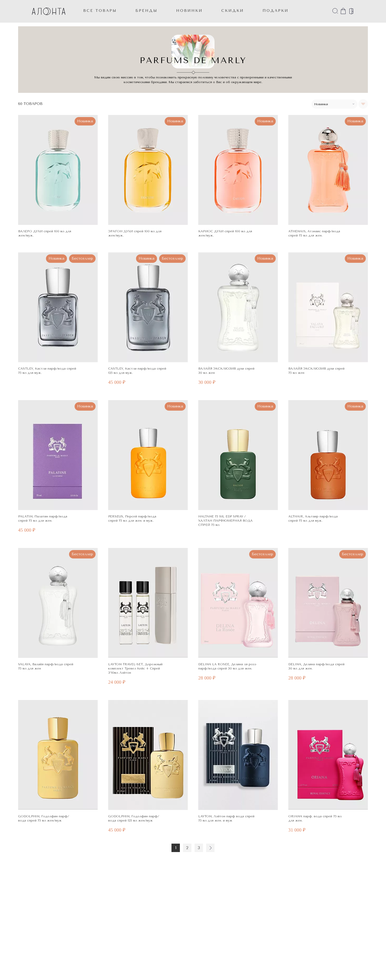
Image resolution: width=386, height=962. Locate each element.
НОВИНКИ (189, 10)
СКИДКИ (232, 10)
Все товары (100, 10)
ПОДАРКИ (276, 10)
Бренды (146, 10)
